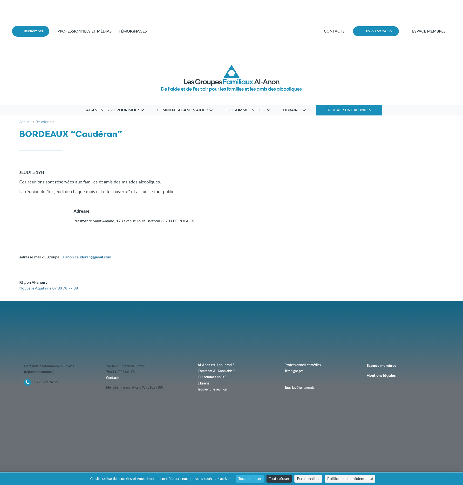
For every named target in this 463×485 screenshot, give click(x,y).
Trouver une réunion (212, 389)
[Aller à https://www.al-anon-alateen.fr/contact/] (334, 31)
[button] (30, 31)
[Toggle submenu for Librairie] (304, 110)
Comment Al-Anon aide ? (216, 371)
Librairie (203, 383)
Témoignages (133, 31)
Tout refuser (279, 479)
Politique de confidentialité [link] (350, 479)
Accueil (25, 122)
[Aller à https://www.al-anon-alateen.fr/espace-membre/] (430, 31)
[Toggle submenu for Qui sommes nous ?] (269, 110)
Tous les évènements (299, 388)
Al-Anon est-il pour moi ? (216, 365)
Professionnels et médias (84, 31)
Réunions (43, 122)
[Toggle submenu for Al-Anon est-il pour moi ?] (142, 110)
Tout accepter (249, 479)
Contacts (112, 378)
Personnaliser (308, 479)
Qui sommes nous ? (212, 377)
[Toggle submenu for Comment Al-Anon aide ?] (211, 110)
